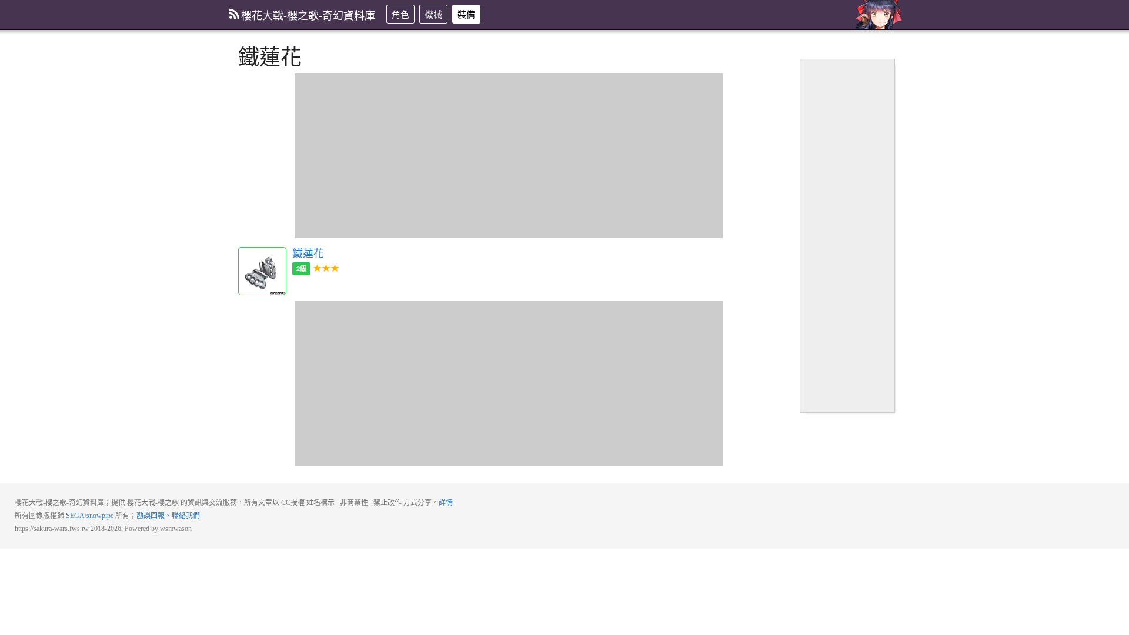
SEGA (75, 516)
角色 (400, 14)
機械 (433, 14)
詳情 (446, 503)
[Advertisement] (509, 155)
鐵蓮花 (262, 271)
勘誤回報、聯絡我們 (168, 516)
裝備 (466, 14)
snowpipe (99, 516)
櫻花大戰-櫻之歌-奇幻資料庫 (308, 14)
